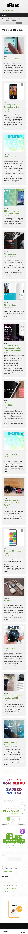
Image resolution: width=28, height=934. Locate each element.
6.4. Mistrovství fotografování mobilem (9, 885)
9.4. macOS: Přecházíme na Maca (8, 891)
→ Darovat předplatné (7, 871)
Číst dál (6, 75)
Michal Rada (7, 352)
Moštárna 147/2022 (11, 601)
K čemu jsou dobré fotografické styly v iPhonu (11, 107)
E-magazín (6, 154)
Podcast (6, 498)
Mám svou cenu (10, 254)
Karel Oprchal (7, 256)
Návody (5, 343)
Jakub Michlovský (8, 746)
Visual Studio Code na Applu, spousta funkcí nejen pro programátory (13, 348)
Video (5, 102)
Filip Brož (6, 61)
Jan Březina (7, 111)
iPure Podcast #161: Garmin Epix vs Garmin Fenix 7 (12, 503)
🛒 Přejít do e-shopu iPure (14, 860)
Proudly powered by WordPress (8, 929)
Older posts (7, 770)
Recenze (6, 693)
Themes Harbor (5, 931)
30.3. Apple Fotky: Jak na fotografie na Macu (10, 881)
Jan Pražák (6, 307)
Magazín (6, 208)
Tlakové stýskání (10, 305)
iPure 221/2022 (10, 157)
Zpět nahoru (23, 932)
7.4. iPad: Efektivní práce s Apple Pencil (9, 888)
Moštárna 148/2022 (11, 59)
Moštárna (6, 56)
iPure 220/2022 (10, 648)
